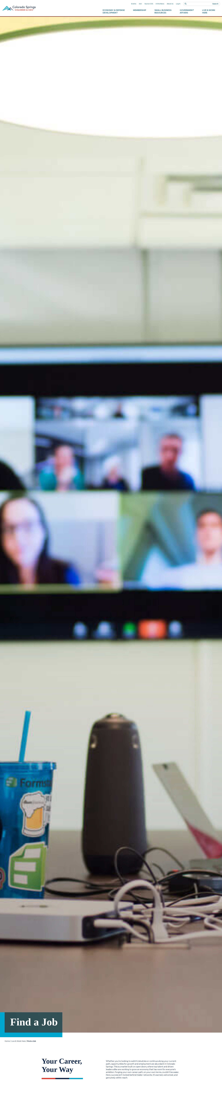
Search (215, 4)
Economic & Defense (114, 11)
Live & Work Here (18, 1041)
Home (7, 1041)
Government (187, 11)
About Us (170, 4)
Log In (178, 4)
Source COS (149, 4)
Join (140, 4)
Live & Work (208, 11)
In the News (160, 4)
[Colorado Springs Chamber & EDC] (19, 8)
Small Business (162, 11)
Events (133, 4)
